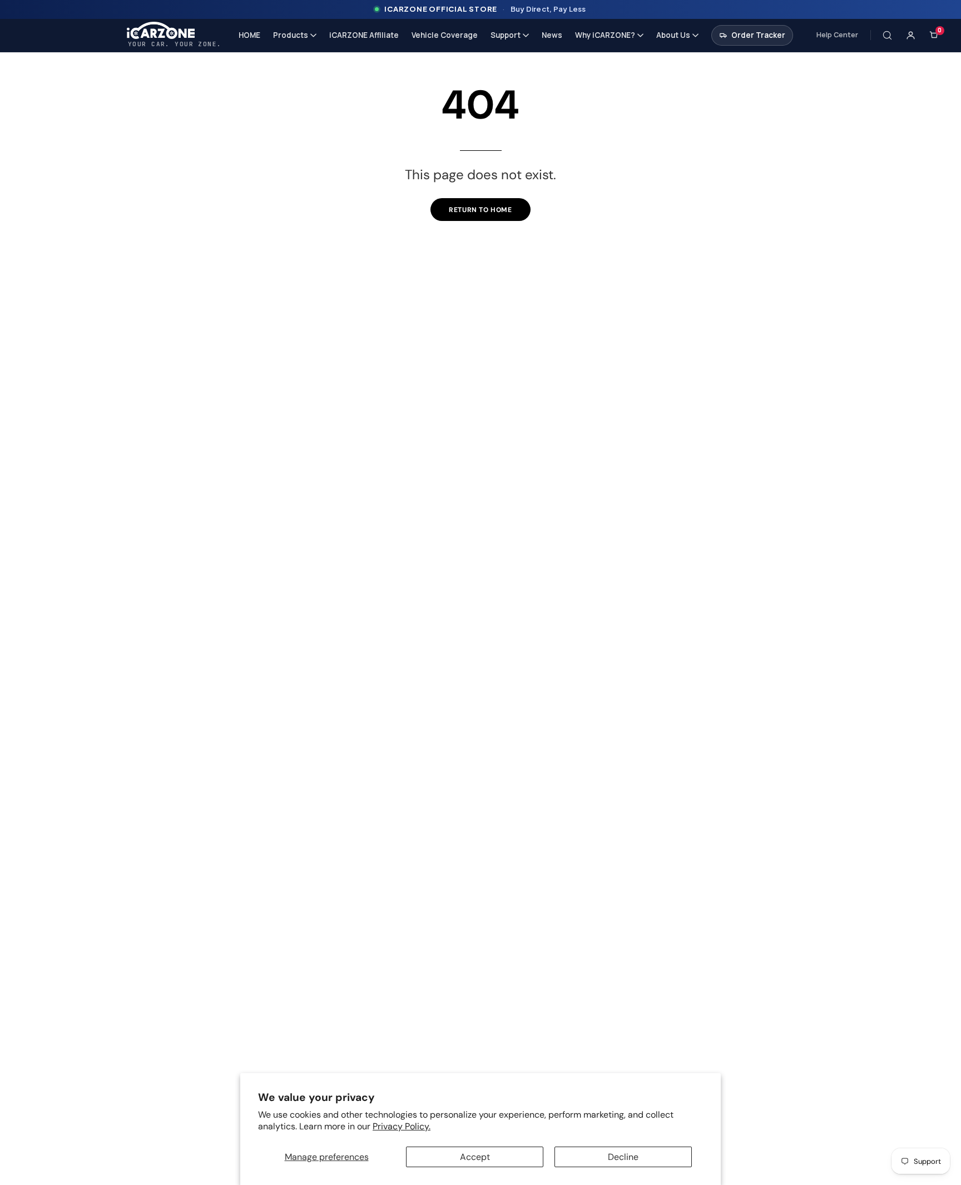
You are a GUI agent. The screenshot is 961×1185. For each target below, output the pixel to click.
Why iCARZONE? (605, 35)
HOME (249, 35)
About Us (673, 35)
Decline (623, 1157)
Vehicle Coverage (445, 35)
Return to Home (480, 209)
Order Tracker (758, 35)
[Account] (911, 35)
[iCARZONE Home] (174, 30)
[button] (888, 35)
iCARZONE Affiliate (364, 35)
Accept (475, 1157)
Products (290, 35)
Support (506, 35)
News (552, 35)
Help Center (837, 35)
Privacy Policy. (401, 1126)
